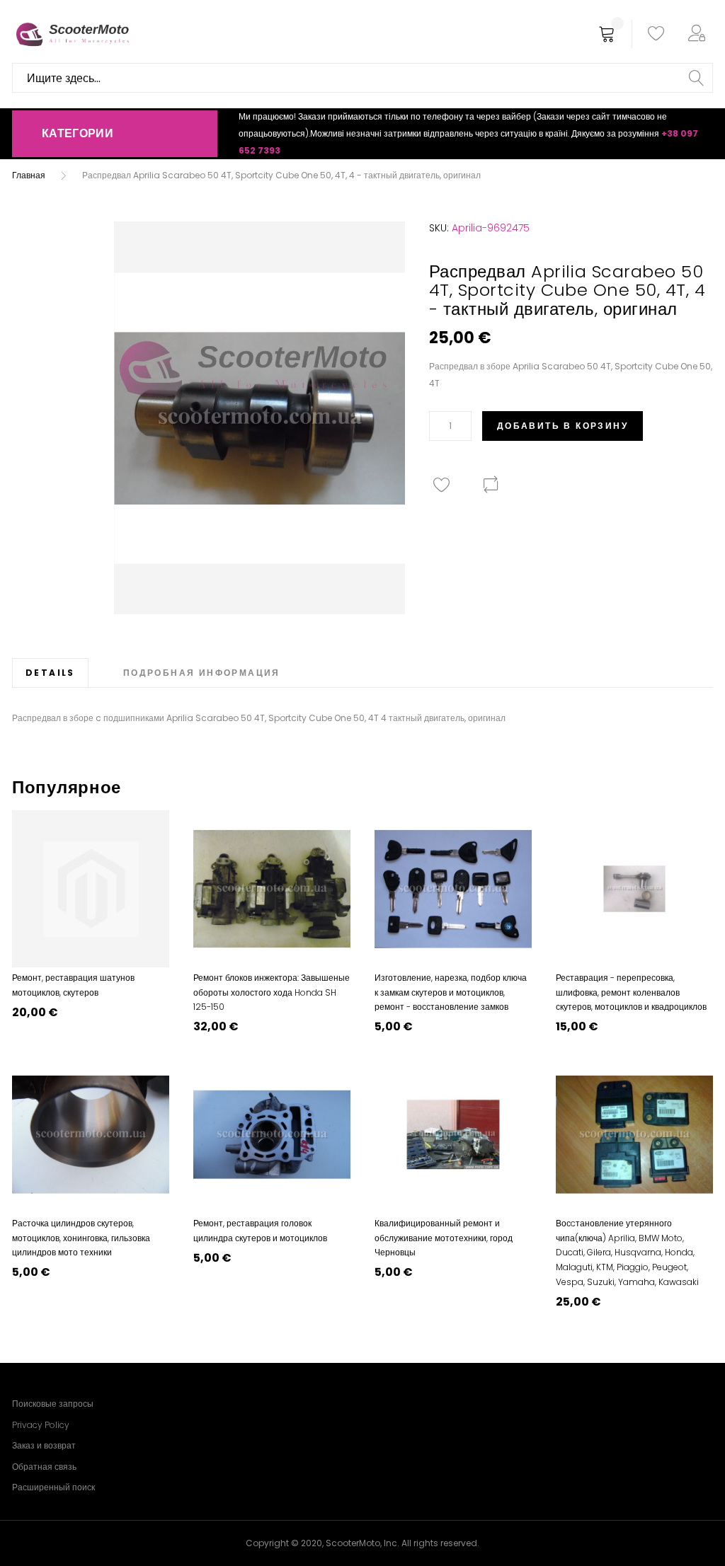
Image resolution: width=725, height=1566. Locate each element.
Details (50, 673)
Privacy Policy (40, 1425)
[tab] (50, 672)
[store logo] (72, 34)
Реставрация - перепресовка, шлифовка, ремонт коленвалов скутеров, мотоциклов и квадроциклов (631, 992)
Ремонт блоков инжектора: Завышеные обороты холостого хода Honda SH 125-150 (271, 992)
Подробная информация (201, 673)
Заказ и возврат (44, 1445)
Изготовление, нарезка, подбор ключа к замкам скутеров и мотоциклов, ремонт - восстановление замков (451, 992)
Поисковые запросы (52, 1404)
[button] (699, 34)
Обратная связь (44, 1467)
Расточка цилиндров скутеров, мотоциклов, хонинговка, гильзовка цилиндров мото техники (81, 1237)
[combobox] (362, 78)
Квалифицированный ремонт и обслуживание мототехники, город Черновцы (444, 1237)
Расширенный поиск (53, 1487)
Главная (28, 175)
